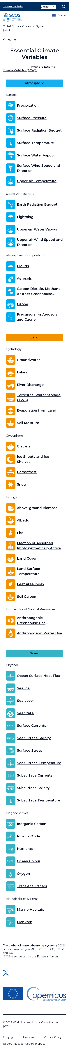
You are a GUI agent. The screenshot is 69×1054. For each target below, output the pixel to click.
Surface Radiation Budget (39, 130)
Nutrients (25, 849)
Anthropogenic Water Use (39, 633)
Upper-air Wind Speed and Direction (40, 242)
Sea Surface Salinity (34, 738)
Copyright (9, 1037)
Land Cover (27, 559)
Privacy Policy (53, 1037)
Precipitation (28, 106)
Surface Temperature (35, 143)
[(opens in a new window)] (34, 994)
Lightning (25, 217)
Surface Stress (29, 751)
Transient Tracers (32, 886)
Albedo (23, 520)
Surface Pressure (32, 118)
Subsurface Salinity (33, 788)
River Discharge (30, 385)
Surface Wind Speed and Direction (38, 168)
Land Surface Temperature (28, 571)
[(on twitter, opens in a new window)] (6, 973)
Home (12, 39)
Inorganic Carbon (31, 824)
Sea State (25, 713)
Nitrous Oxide (28, 836)
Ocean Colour (28, 861)
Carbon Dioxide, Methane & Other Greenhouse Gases (39, 291)
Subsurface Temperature (38, 800)
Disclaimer (29, 1037)
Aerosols (24, 279)
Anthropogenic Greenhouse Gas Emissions (31, 621)
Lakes (22, 372)
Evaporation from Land (36, 410)
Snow (22, 484)
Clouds (23, 266)
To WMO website (13, 6)
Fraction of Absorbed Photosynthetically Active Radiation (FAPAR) (39, 546)
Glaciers (24, 446)
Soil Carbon (26, 597)
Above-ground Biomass (37, 508)
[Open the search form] (64, 6)
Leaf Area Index (30, 584)
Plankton (24, 922)
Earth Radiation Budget (37, 204)
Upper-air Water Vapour (37, 229)
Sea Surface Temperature (39, 763)
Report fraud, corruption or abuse (24, 1043)
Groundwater (28, 360)
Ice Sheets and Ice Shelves (33, 459)
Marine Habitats (30, 910)
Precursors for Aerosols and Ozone (37, 317)
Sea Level (25, 701)
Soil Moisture (28, 423)
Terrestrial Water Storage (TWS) (39, 397)
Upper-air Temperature (36, 181)
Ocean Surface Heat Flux (38, 676)
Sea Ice (23, 688)
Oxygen (23, 874)
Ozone (22, 304)
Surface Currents (31, 726)
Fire (20, 533)
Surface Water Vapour (36, 155)
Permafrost (27, 472)
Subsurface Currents (34, 775)
